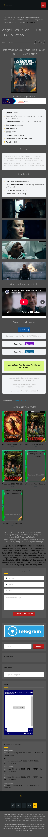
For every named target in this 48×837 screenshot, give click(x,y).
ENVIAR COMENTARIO (24, 614)
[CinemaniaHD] (7, 3)
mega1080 (8, 656)
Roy (5, 758)
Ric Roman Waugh (20, 190)
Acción (15, 194)
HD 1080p (22, 194)
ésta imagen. (30, 22)
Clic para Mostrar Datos (23, 139)
